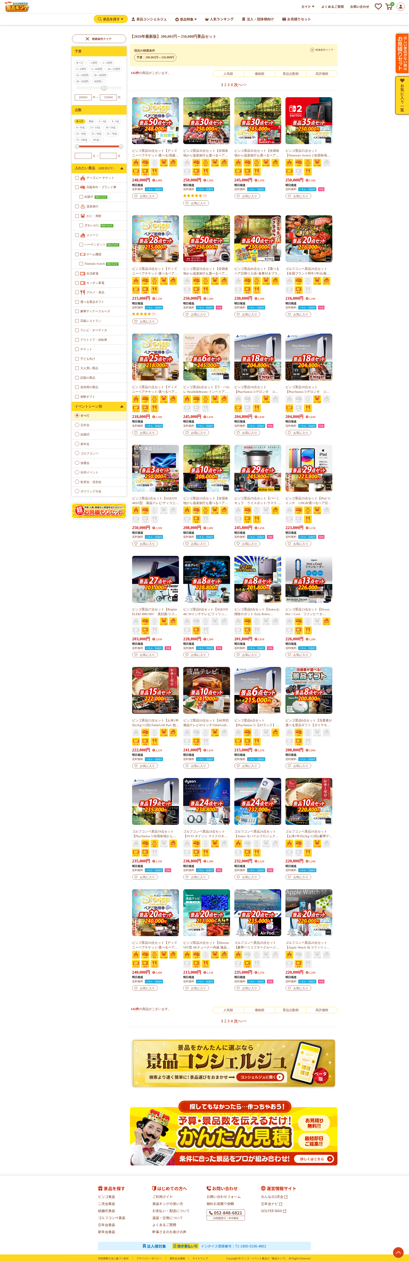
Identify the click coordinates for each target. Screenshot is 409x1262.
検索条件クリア (101, 38)
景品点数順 (291, 73)
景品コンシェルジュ (151, 19)
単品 (91, 121)
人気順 (228, 73)
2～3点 (102, 121)
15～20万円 (82, 75)
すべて (79, 63)
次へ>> (240, 84)
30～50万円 (82, 81)
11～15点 (95, 127)
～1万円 (93, 63)
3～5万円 (81, 69)
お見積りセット (299, 19)
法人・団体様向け (260, 19)
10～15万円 (114, 69)
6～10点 (80, 127)
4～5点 (115, 121)
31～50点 (96, 133)
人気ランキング (222, 19)
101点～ (97, 140)
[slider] (103, 88)
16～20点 (110, 127)
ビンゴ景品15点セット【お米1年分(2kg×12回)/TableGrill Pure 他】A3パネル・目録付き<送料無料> (155, 725)
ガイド (306, 6)
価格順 (259, 73)
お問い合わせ (359, 6)
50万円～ (99, 81)
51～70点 (112, 133)
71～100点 (81, 140)
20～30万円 (100, 75)
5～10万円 (96, 69)
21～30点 (81, 133)
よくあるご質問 (332, 6)
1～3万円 (107, 63)
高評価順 (321, 73)
